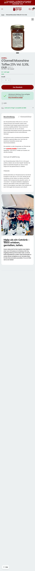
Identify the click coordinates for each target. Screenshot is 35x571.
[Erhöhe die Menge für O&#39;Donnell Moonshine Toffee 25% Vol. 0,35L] (8, 80)
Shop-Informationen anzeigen (15, 97)
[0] (32, 9)
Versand (12, 68)
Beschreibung (9, 117)
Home (2, 14)
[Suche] (29, 9)
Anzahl (3, 76)
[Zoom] (32, 19)
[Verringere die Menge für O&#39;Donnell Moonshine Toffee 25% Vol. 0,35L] (2, 80)
